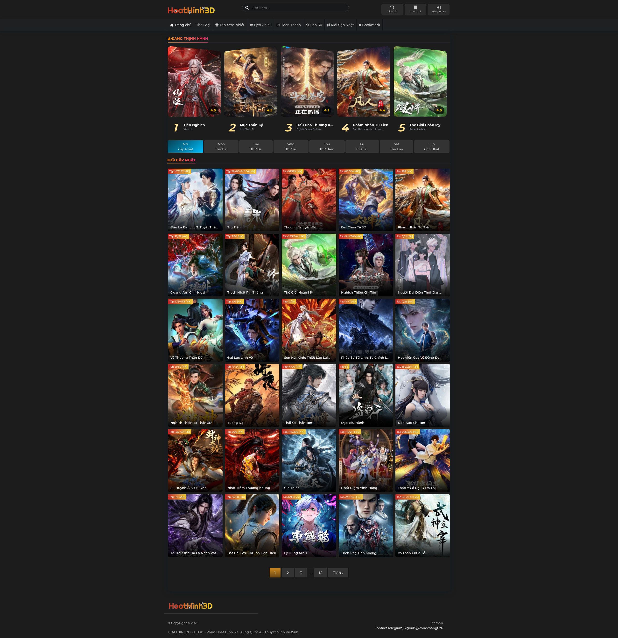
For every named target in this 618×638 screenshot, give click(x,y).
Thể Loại (203, 25)
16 (320, 572)
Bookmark (370, 25)
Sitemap (436, 623)
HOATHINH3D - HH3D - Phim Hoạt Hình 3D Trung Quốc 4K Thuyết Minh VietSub (203, 9)
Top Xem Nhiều (232, 25)
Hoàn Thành (290, 25)
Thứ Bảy (396, 146)
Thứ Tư (291, 146)
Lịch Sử (315, 25)
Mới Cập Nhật (342, 25)
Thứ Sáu (362, 146)
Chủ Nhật (431, 146)
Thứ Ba (256, 146)
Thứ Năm (327, 146)
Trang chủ (182, 25)
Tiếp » (338, 572)
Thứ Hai (221, 146)
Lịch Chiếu (262, 25)
